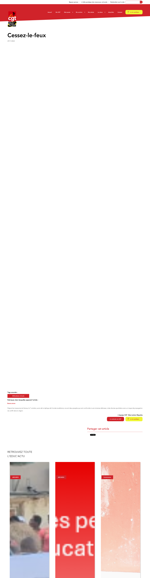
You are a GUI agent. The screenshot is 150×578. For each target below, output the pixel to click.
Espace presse (73, 2)
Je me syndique (134, 12)
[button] (68, 12)
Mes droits (91, 12)
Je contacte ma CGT (115, 419)
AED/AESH (15, 477)
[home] (12, 19)
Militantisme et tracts (18, 396)
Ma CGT (58, 12)
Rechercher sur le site (117, 2)
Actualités (111, 12)
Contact (120, 12)
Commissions (107, 477)
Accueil (50, 12)
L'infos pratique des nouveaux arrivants (94, 2)
